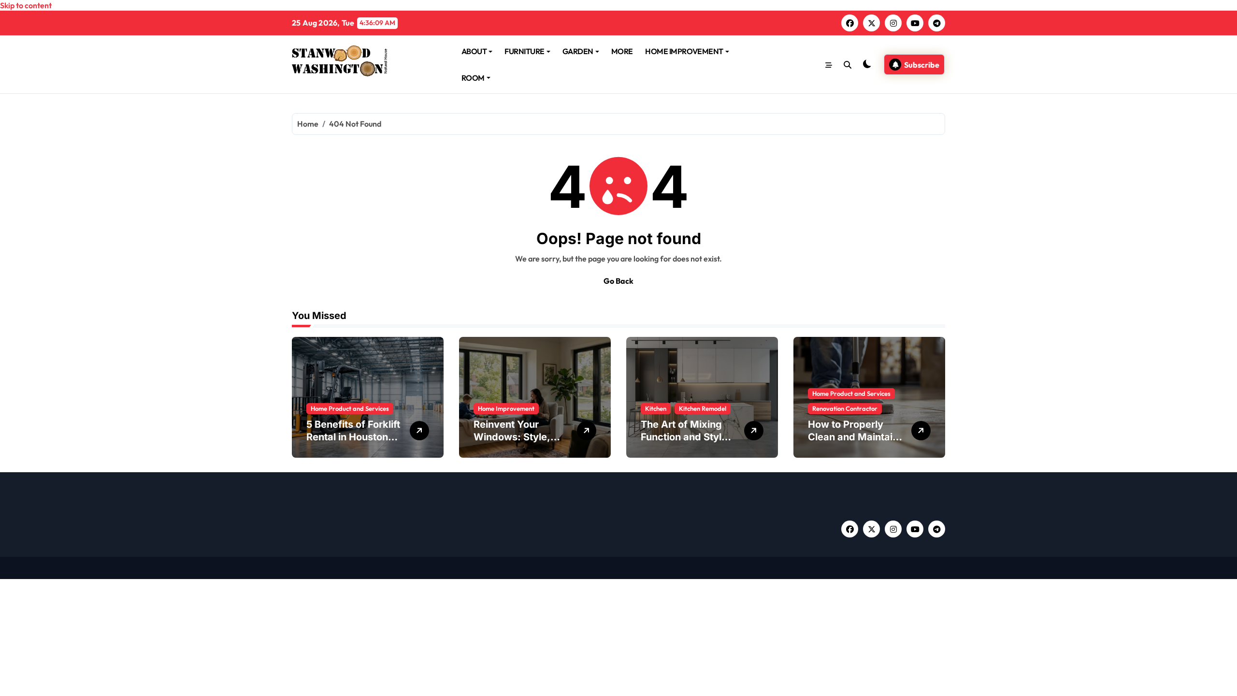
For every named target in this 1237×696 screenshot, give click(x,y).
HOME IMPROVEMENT (684, 51)
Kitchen (655, 408)
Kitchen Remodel (702, 408)
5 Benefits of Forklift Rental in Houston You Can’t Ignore (353, 437)
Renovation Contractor (844, 408)
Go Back (618, 281)
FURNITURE (524, 51)
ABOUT (474, 51)
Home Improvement (506, 408)
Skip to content (26, 5)
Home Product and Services (350, 408)
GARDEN (577, 51)
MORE (622, 51)
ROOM (473, 78)
